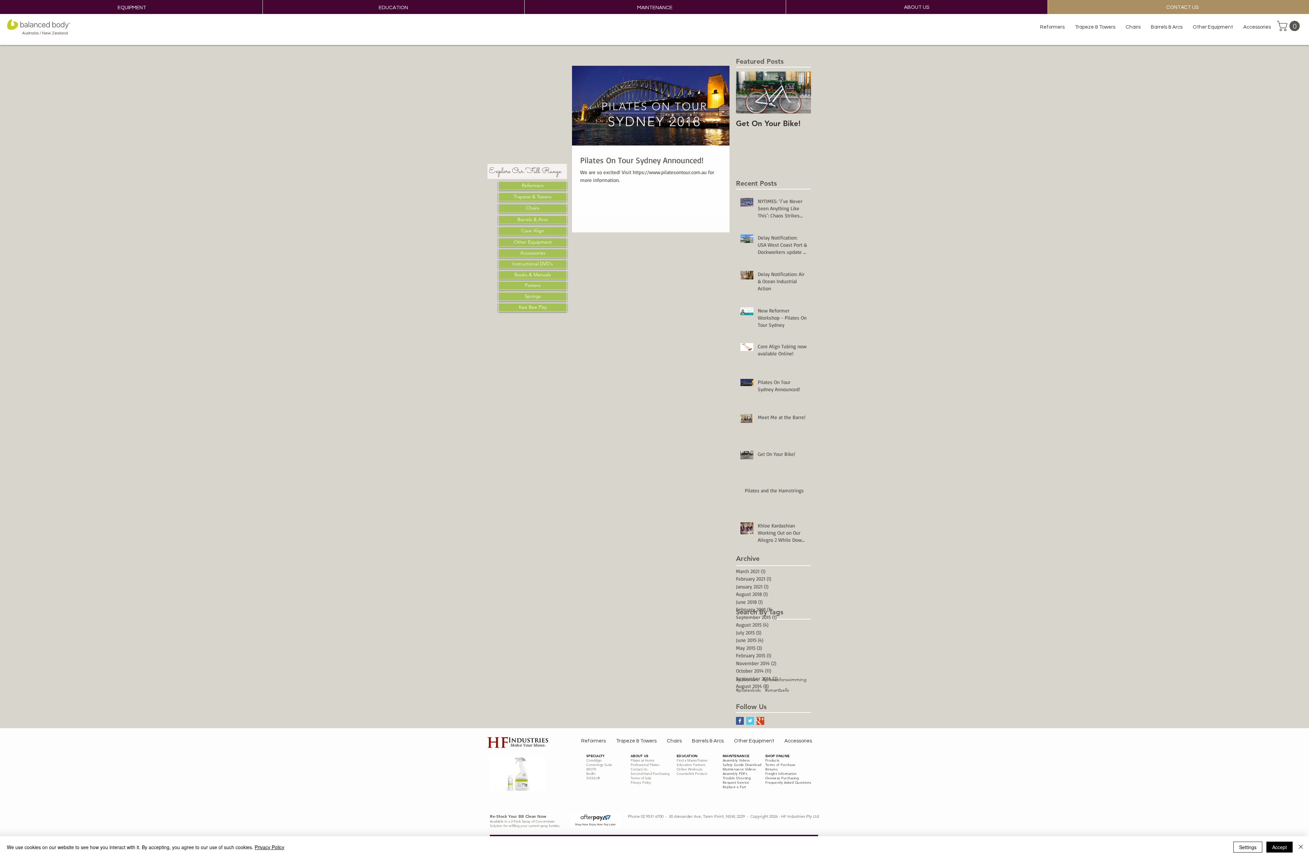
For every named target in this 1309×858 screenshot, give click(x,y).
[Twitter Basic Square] (750, 721)
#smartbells (777, 690)
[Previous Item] (747, 92)
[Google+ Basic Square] (760, 721)
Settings (1248, 847)
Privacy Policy (269, 847)
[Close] (1301, 847)
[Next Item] (800, 92)
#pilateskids (748, 690)
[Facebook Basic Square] (740, 721)
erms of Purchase (781, 765)
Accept (1279, 847)
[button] (1289, 26)
